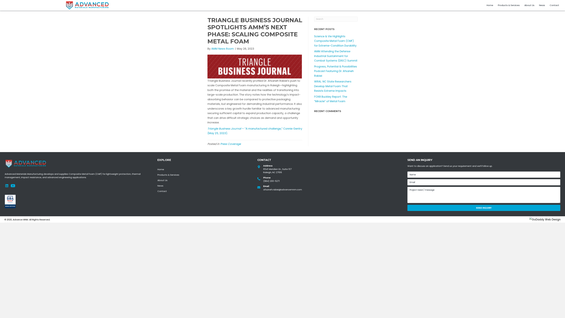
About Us (162, 180)
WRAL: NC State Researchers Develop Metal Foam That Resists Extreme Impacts (332, 86)
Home (160, 169)
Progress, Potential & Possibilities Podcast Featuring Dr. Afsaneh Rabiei (335, 71)
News (160, 185)
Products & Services (168, 174)
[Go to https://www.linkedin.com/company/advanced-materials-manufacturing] (7, 186)
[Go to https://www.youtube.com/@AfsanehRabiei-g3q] (13, 186)
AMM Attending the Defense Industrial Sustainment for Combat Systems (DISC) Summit (335, 55)
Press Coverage (230, 144)
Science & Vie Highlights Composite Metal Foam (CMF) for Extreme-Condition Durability (335, 40)
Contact (162, 191)
